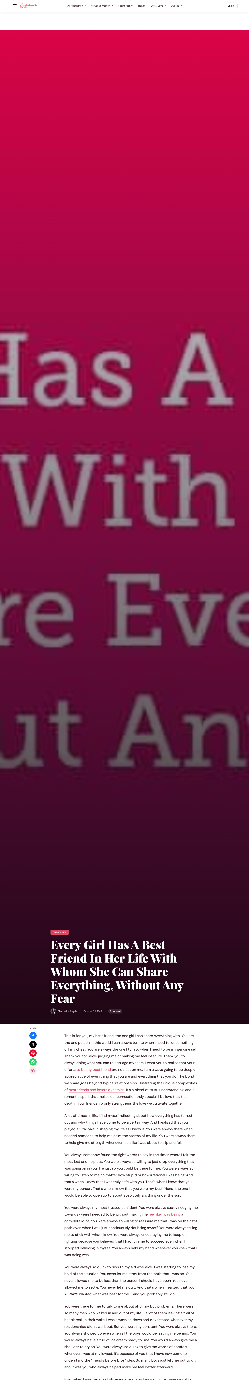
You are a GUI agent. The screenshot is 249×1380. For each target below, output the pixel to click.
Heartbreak (124, 5)
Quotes (175, 5)
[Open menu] (14, 6)
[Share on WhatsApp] (33, 1062)
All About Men (75, 5)
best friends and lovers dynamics (96, 1089)
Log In (231, 5)
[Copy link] (33, 1070)
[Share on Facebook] (33, 1035)
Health (141, 5)
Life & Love (157, 5)
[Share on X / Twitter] (33, 1044)
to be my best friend (94, 1069)
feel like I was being (164, 1214)
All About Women (100, 5)
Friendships (60, 932)
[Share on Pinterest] (33, 1053)
